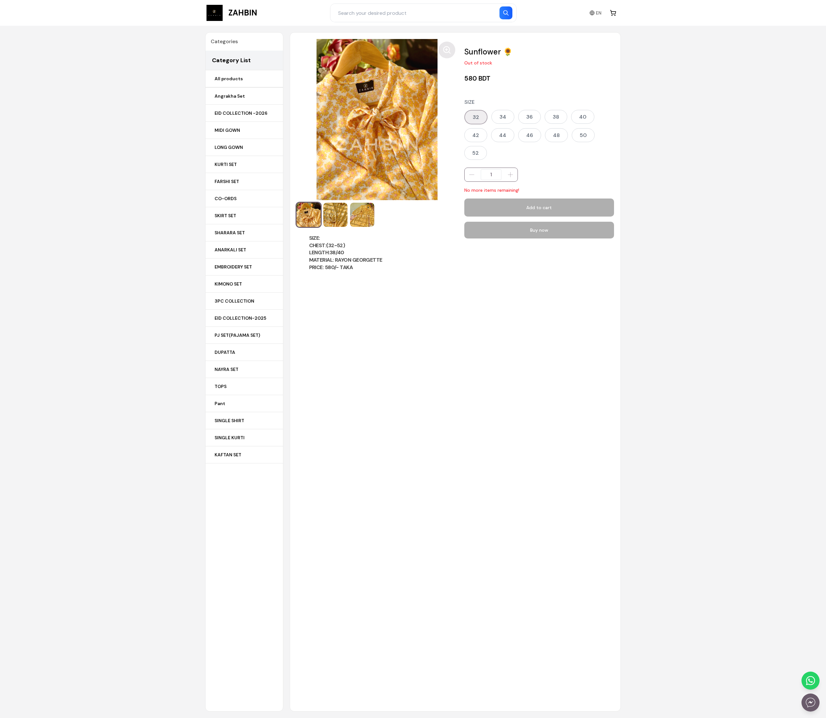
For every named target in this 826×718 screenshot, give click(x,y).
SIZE (469, 102)
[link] (231, 13)
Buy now (539, 230)
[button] (309, 215)
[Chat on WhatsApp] (810, 681)
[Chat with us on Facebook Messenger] (810, 703)
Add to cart (539, 207)
